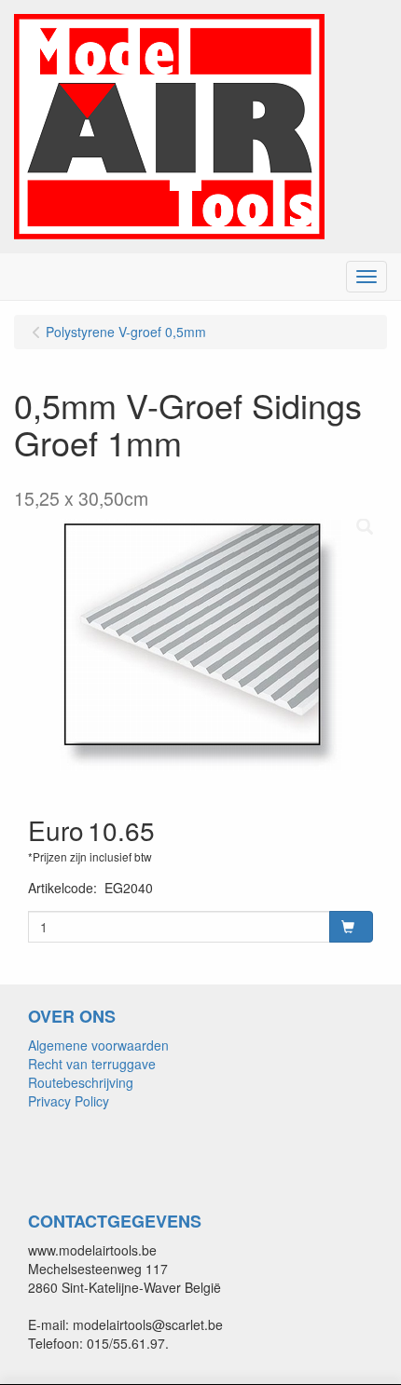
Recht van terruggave (92, 1063)
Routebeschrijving (80, 1082)
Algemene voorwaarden (98, 1045)
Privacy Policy (68, 1101)
